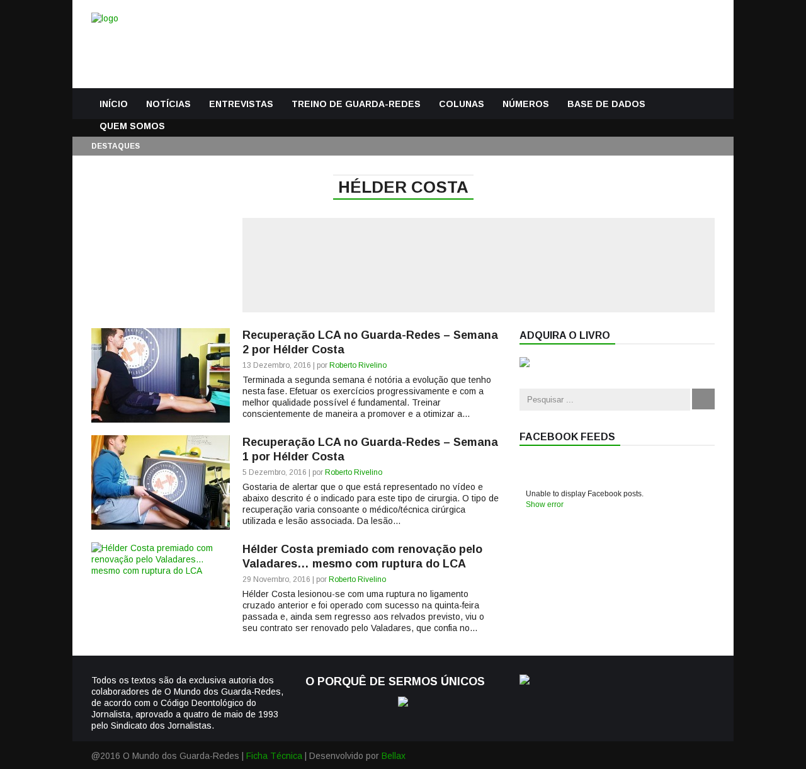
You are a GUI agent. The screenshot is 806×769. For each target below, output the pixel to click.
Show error (545, 504)
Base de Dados (606, 104)
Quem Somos (132, 126)
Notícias (168, 104)
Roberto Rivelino (358, 365)
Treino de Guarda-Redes (356, 104)
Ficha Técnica (274, 756)
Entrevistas (241, 104)
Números (525, 104)
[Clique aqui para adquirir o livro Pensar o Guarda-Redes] (524, 364)
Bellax (394, 756)
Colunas (461, 104)
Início (113, 104)
